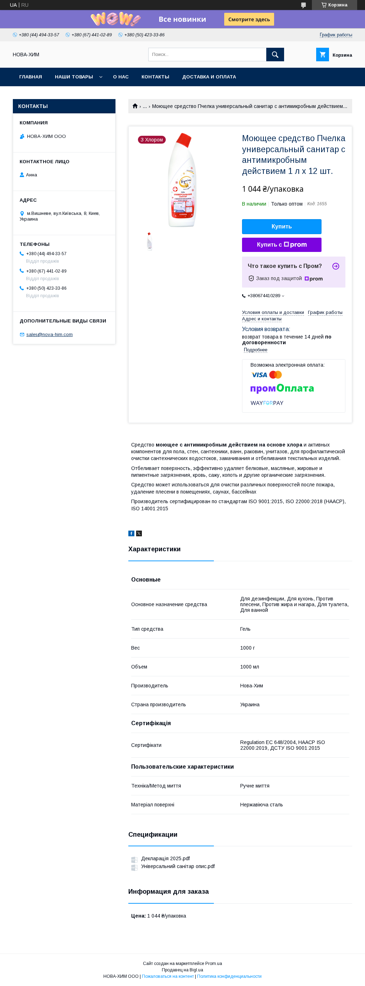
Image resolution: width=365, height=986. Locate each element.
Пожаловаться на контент (168, 976)
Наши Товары (74, 76)
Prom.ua (213, 963)
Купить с (269, 245)
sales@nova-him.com (49, 334)
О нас (121, 76)
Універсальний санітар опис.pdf (178, 866)
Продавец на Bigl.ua (182, 969)
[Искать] (275, 54)
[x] (139, 534)
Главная (30, 76)
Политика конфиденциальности (229, 976)
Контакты (155, 76)
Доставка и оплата (209, 76)
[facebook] (131, 534)
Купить (282, 226)
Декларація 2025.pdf (165, 858)
